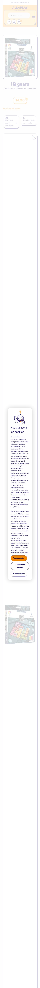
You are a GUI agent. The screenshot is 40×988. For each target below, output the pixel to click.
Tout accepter (18, 558)
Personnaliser (19, 574)
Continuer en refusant (20, 566)
